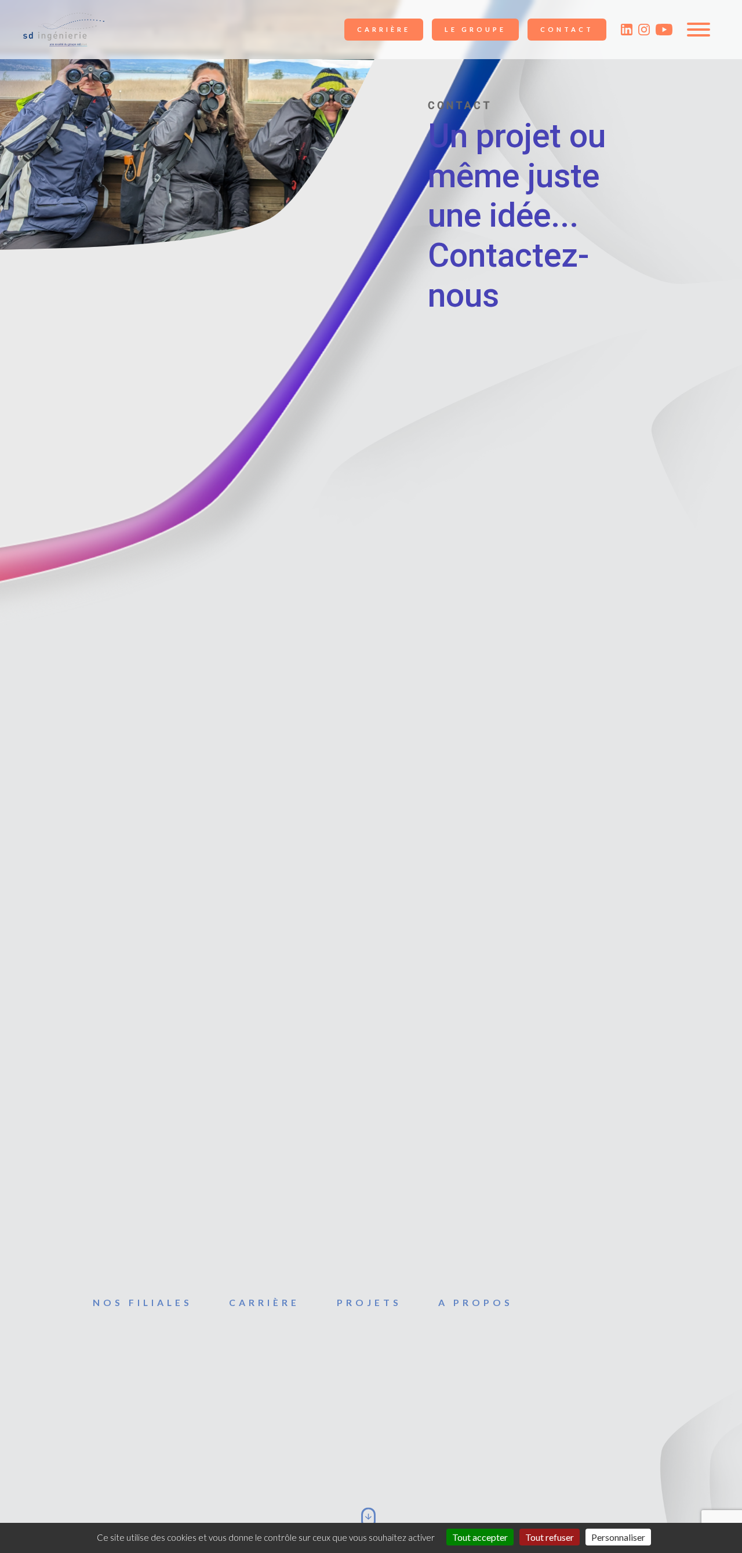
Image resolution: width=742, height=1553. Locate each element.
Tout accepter (480, 1537)
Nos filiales (142, 1302)
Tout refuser (549, 1537)
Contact (567, 29)
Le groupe (475, 29)
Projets (369, 1302)
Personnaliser (618, 1537)
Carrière (383, 29)
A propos (475, 1302)
